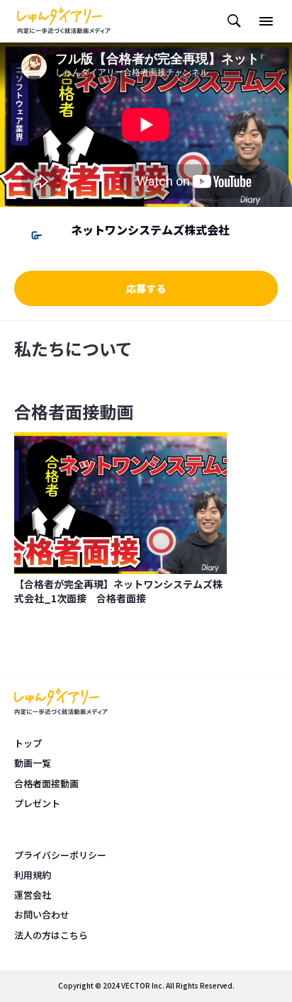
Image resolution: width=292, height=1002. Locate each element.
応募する (146, 288)
